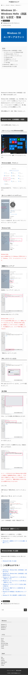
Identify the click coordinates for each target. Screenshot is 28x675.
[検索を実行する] (25, 610)
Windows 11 (3, 624)
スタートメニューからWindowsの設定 (14, 52)
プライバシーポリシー (11, 670)
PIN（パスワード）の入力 (12, 60)
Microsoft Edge (4, 643)
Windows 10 (6, 20)
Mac (2, 657)
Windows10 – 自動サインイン (10, 64)
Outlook (3, 641)
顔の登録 (8, 62)
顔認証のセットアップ (11, 59)
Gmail (2, 646)
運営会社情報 (18, 670)
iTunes (2, 665)
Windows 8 (3, 627)
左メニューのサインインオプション (14, 55)
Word (2, 640)
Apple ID (3, 663)
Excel (2, 638)
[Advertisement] (14, 79)
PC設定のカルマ (14, 2)
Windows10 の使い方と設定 (9, 561)
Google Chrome (4, 645)
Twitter (2, 648)
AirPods (3, 660)
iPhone (2, 658)
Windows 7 (3, 629)
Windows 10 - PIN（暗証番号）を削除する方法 (14, 595)
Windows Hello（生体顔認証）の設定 (12, 50)
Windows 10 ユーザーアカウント (11, 23)
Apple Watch (4, 662)
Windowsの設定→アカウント (12, 54)
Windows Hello (9, 57)
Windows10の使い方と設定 (10, 66)
